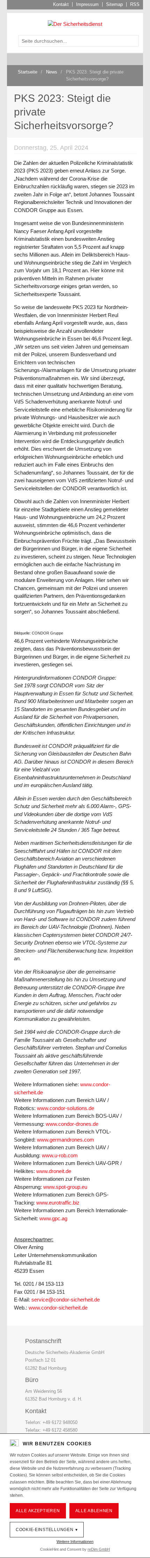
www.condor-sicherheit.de (58, 1308)
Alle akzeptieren (38, 1510)
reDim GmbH (99, 1549)
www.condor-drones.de (72, 1124)
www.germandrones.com (65, 1140)
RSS (135, 4)
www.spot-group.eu (65, 1187)
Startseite (27, 72)
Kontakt (61, 4)
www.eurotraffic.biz (58, 1203)
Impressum (87, 4)
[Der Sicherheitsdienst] (75, 24)
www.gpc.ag (53, 1218)
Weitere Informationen (75, 1541)
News (51, 72)
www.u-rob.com (60, 1155)
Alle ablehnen (94, 1510)
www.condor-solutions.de (65, 1108)
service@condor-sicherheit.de (65, 1300)
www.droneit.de (53, 1171)
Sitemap (114, 4)
